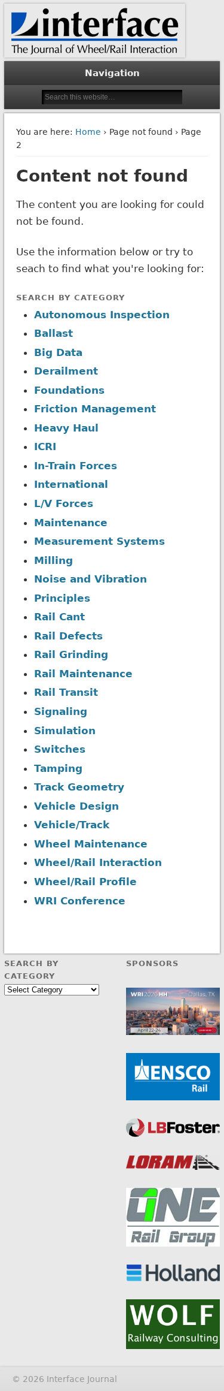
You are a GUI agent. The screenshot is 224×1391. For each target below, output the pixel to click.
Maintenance (71, 523)
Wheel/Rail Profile (85, 882)
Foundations (69, 390)
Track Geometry (79, 787)
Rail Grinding (71, 654)
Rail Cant (59, 617)
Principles (62, 598)
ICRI (45, 446)
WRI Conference (79, 901)
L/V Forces (63, 503)
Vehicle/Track (71, 825)
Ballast (53, 333)
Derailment (66, 371)
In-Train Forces (75, 466)
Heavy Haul (66, 428)
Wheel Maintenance (91, 844)
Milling (53, 560)
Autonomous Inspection (102, 315)
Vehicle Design (76, 806)
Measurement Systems (99, 541)
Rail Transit (66, 692)
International (71, 484)
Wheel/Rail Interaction (98, 862)
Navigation (112, 73)
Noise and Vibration (90, 579)
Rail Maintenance (83, 674)
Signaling (60, 711)
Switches (59, 749)
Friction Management (95, 409)
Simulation (65, 731)
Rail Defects (68, 636)
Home (88, 132)
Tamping (58, 768)
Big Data (58, 352)
